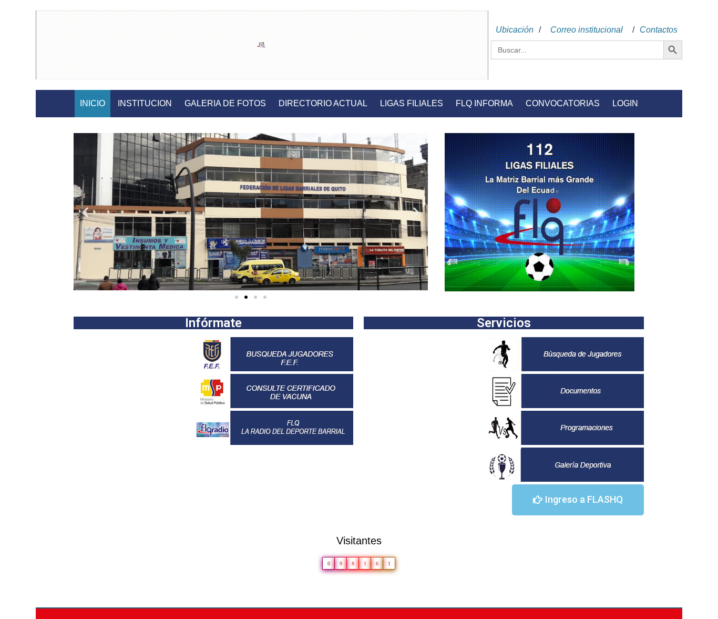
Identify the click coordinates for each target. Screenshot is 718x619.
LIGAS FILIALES (411, 103)
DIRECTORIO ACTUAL (323, 103)
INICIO (92, 103)
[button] (236, 297)
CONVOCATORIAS (563, 103)
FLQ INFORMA (484, 103)
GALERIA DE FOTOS (225, 103)
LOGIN (625, 103)
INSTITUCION (145, 103)
